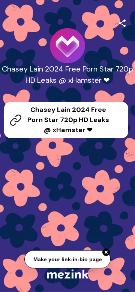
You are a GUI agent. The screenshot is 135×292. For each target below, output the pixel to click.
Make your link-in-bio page (67, 259)
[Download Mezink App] (67, 274)
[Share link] (122, 22)
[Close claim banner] (106, 252)
